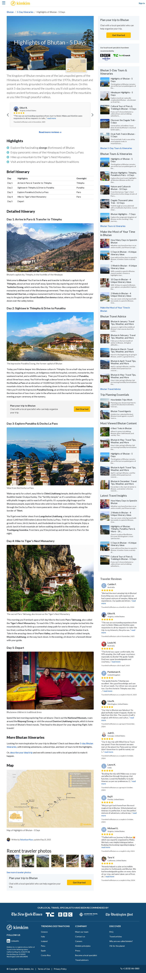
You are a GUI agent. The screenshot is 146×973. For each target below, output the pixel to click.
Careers (78, 941)
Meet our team (81, 932)
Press (77, 950)
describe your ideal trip (21, 752)
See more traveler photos (19, 872)
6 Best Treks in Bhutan (121, 428)
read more (51, 118)
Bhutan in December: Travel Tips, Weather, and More (124, 482)
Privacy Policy (60, 969)
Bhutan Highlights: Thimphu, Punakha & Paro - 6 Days (124, 173)
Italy (43, 936)
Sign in (142, 3)
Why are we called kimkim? (121, 941)
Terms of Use (44, 969)
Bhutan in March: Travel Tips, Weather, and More (122, 350)
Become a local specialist (86, 955)
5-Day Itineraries (25, 12)
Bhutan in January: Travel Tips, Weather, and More (122, 322)
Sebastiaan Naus (26, 839)
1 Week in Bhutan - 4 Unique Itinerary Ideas (124, 266)
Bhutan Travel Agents (121, 411)
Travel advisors (82, 960)
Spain (43, 950)
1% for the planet (117, 946)
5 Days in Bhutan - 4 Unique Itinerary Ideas (123, 253)
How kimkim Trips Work (121, 399)
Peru (43, 946)
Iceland (44, 941)
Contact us (80, 936)
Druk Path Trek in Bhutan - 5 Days (123, 135)
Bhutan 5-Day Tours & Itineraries (116, 148)
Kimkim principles (83, 946)
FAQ (111, 932)
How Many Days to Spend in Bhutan (124, 241)
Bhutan (10, 12)
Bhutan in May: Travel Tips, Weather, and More (123, 376)
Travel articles (115, 936)
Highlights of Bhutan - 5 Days (122, 79)
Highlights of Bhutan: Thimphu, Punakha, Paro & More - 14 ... (123, 529)
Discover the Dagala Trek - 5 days (123, 121)
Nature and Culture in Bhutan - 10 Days (121, 187)
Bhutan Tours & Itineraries (112, 226)
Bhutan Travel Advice (110, 389)
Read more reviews (49, 132)
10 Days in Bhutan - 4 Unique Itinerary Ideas (121, 280)
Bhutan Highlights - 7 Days (123, 214)
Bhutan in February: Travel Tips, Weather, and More (123, 336)
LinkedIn (15, 941)
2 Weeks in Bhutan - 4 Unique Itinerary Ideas (121, 294)
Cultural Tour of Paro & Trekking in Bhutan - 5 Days (123, 107)
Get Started (82, 409)
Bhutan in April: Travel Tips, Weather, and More (123, 362)
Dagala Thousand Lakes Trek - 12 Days (122, 201)
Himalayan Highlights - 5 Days (122, 93)
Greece (44, 932)
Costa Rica (45, 955)
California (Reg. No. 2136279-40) (18, 952)
